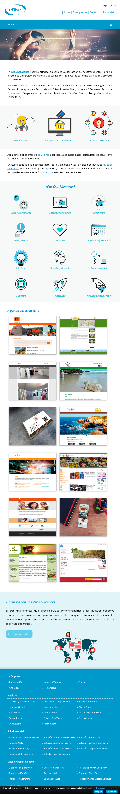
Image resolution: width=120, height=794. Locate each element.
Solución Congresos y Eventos (93, 748)
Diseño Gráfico (86, 707)
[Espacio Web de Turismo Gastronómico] (83, 489)
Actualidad (14, 687)
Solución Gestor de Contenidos (24, 737)
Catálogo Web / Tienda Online (60, 140)
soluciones (43, 154)
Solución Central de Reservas (58, 742)
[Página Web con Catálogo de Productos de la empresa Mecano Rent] (32, 353)
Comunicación (16, 718)
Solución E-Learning (19, 748)
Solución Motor (16, 742)
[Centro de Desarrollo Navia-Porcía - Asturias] (32, 580)
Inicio (67, 12)
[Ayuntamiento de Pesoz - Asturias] (83, 580)
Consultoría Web (52, 778)
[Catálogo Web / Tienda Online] (59, 135)
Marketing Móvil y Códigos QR (93, 767)
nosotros (48, 172)
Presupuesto (80, 12)
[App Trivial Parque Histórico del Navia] (83, 535)
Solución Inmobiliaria (89, 737)
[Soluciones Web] (21, 135)
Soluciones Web (21, 140)
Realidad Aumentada (89, 701)
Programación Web (18, 773)
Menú (60, 24)
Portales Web (50, 773)
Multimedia (14, 712)
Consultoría (15, 723)
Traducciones (85, 718)
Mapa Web (108, 12)
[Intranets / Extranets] (98, 135)
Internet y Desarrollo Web (22, 701)
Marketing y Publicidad (90, 712)
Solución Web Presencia (21, 753)
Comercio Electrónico (89, 773)
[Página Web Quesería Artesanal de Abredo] (83, 353)
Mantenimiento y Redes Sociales (95, 778)
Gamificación (50, 712)
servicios (23, 85)
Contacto (95, 12)
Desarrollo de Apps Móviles (57, 701)
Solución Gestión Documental (93, 742)
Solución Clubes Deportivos (57, 748)
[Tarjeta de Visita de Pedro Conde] (32, 444)
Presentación (15, 682)
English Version (109, 5)
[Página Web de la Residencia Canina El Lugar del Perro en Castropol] (83, 398)
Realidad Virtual (17, 707)
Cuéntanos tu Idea (19, 634)
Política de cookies (104, 788)
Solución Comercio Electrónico (59, 737)
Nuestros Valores (52, 682)
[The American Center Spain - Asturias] (32, 535)
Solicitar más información (57, 753)
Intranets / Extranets (99, 140)
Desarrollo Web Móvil (54, 767)
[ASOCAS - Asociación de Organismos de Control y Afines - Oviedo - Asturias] (32, 489)
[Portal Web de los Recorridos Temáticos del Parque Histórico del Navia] (83, 444)
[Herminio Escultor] (32, 398)
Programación (51, 707)
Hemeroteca (50, 687)
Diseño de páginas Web (20, 767)
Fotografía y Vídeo (53, 718)
